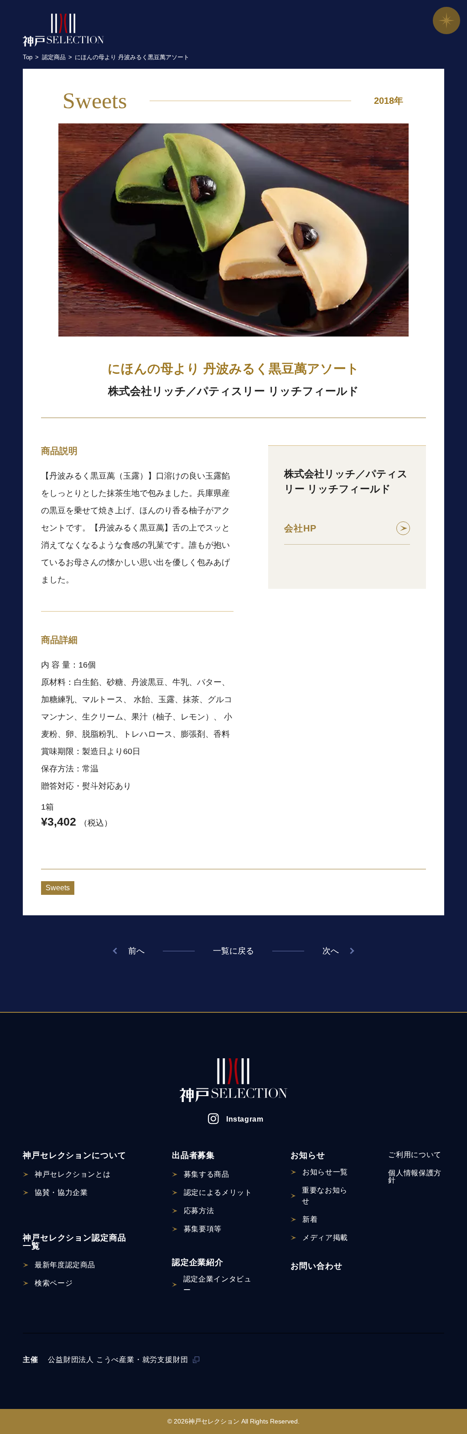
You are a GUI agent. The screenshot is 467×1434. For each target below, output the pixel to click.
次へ (330, 950)
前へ (136, 950)
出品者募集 (193, 1155)
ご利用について (414, 1154)
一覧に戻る (233, 950)
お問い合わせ (316, 1266)
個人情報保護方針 (414, 1176)
